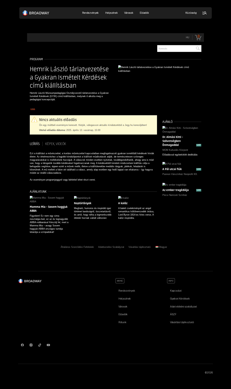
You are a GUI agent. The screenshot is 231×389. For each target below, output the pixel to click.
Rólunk (122, 322)
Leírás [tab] (35, 144)
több (32, 109)
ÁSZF (173, 314)
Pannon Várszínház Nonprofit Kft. (180, 174)
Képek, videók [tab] (55, 144)
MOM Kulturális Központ (175, 150)
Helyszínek (111, 12)
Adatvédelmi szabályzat (183, 306)
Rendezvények (126, 290)
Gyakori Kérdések (180, 298)
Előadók (144, 12)
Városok (128, 12)
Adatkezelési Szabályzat (111, 247)
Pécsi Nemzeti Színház (174, 195)
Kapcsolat (176, 290)
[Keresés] (197, 48)
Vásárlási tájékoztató (139, 247)
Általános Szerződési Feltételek (77, 247)
